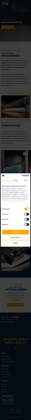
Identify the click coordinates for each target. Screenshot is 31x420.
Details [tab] (16, 180)
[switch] (26, 214)
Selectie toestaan (15, 237)
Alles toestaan (15, 232)
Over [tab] (25, 180)
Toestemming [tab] (6, 180)
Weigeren (15, 243)
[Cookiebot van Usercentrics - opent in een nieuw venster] (22, 176)
